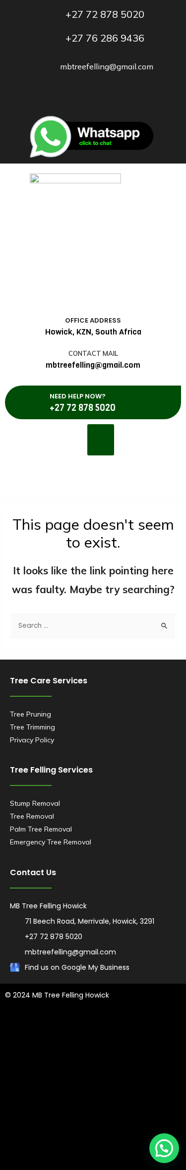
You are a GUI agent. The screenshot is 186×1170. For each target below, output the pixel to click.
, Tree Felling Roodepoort (127, 1132)
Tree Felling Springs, (145, 1119)
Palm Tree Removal (41, 829)
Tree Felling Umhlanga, (111, 1042)
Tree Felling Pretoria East (45, 1132)
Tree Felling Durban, (120, 1029)
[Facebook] (46, 96)
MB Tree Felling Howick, (43, 1081)
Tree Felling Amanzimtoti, (45, 1029)
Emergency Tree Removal (50, 841)
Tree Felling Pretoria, (92, 1107)
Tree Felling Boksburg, (66, 1068)
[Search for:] (93, 625)
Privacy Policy (32, 739)
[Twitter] (65, 96)
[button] (100, 439)
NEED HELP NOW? (78, 396)
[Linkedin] (83, 96)
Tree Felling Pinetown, (95, 1055)
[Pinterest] (140, 96)
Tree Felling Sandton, (76, 1119)
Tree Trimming (32, 727)
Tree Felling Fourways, (119, 1081)
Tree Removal (32, 816)
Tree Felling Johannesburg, (106, 1094)
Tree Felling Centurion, (139, 1068)
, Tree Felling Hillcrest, (111, 1145)
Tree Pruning (30, 714)
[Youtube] (102, 96)
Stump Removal (35, 803)
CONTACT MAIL (93, 353)
